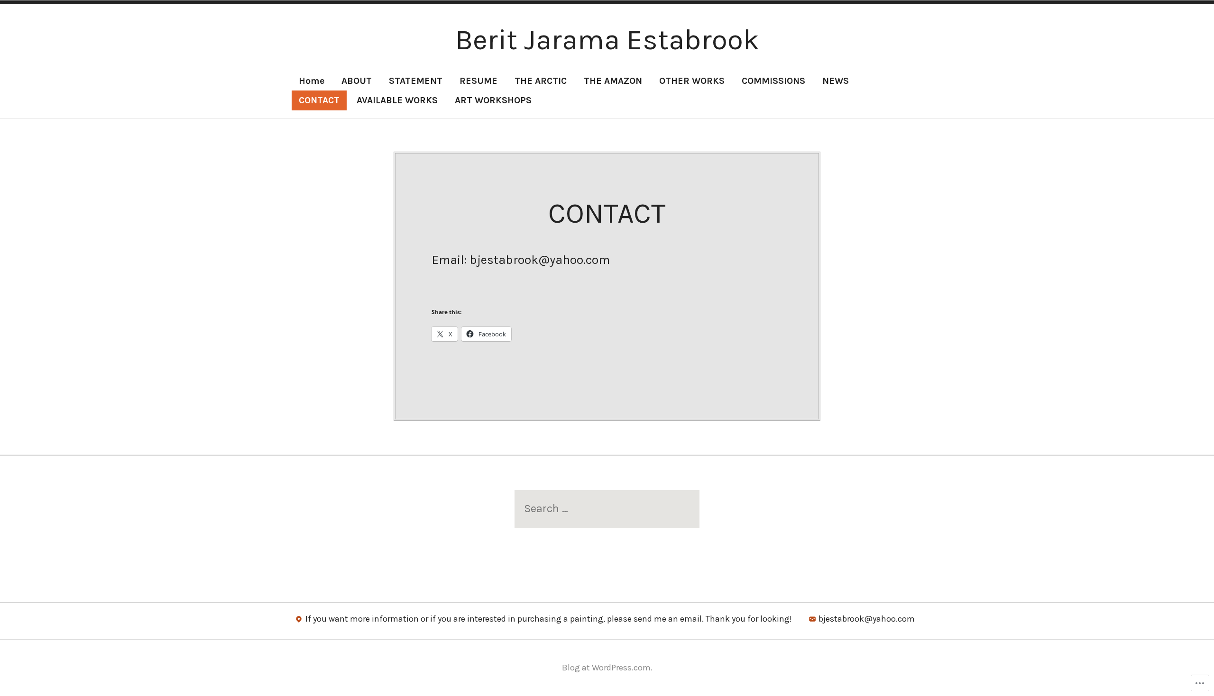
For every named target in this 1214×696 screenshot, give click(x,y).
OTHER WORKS (692, 80)
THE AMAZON (613, 80)
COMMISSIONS (773, 80)
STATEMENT (415, 80)
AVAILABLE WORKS (397, 100)
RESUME (478, 80)
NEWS (835, 80)
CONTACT (319, 100)
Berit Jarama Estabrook (607, 39)
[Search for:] (607, 508)
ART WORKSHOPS (493, 100)
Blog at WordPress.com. (607, 667)
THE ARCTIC (541, 80)
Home (311, 80)
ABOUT (356, 80)
